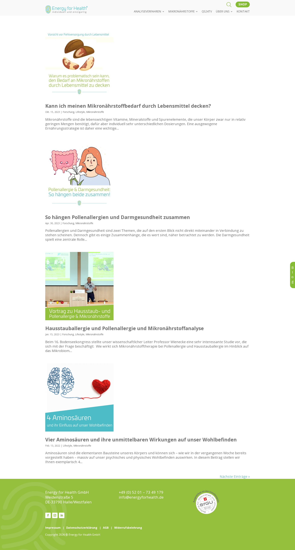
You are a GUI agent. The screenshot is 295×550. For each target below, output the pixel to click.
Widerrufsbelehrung (128, 528)
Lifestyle (80, 112)
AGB (106, 528)
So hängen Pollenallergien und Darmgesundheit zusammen (117, 217)
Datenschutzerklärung (81, 528)
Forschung (68, 112)
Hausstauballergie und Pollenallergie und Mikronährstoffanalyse (124, 328)
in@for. (141, 497)
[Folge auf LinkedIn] (61, 515)
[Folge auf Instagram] (55, 515)
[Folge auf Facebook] (48, 515)
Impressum (53, 528)
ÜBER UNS (222, 11)
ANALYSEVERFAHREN (147, 11)
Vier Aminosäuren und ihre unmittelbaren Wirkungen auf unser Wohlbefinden (141, 439)
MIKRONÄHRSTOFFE (181, 11)
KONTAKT (243, 11)
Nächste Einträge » (235, 476)
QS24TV (207, 11)
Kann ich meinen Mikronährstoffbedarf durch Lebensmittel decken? (128, 105)
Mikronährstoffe (95, 112)
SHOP (242, 4)
